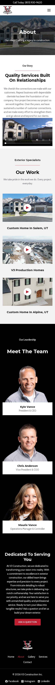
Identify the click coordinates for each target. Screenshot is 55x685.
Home (11, 656)
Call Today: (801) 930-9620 (27, 2)
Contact (27, 662)
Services (43, 656)
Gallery (31, 656)
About (21, 656)
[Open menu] (49, 10)
